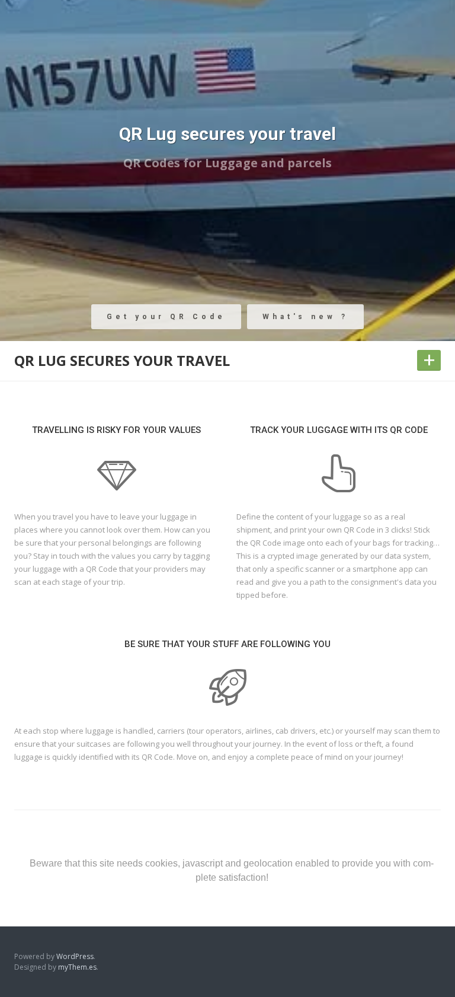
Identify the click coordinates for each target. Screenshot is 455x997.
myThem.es (77, 967)
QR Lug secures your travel (227, 133)
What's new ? (305, 317)
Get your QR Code (166, 317)
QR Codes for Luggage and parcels (227, 163)
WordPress (75, 956)
